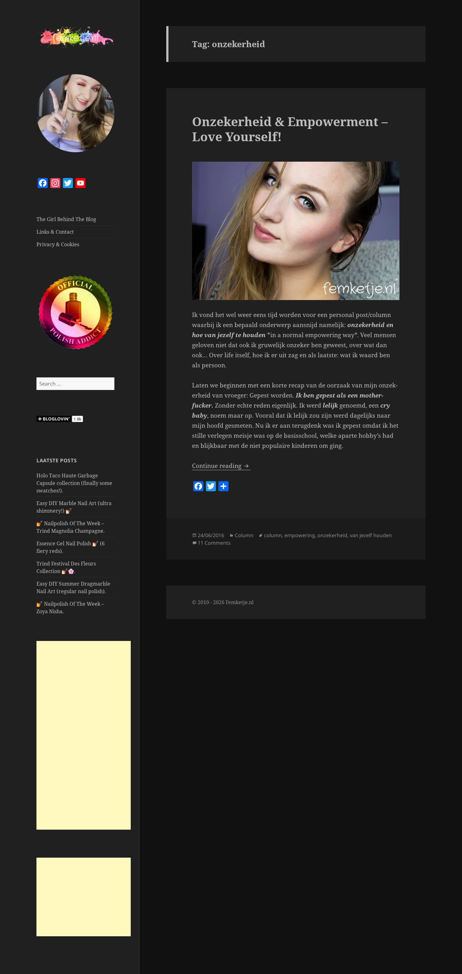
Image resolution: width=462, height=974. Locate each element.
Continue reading (221, 466)
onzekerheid (332, 535)
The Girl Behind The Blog (66, 219)
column (273, 535)
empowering (299, 535)
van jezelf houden (371, 535)
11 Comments (214, 542)
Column (244, 535)
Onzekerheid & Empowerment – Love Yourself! (290, 129)
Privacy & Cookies (57, 244)
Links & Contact (55, 231)
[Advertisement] (83, 735)
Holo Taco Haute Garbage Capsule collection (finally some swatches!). (74, 483)
